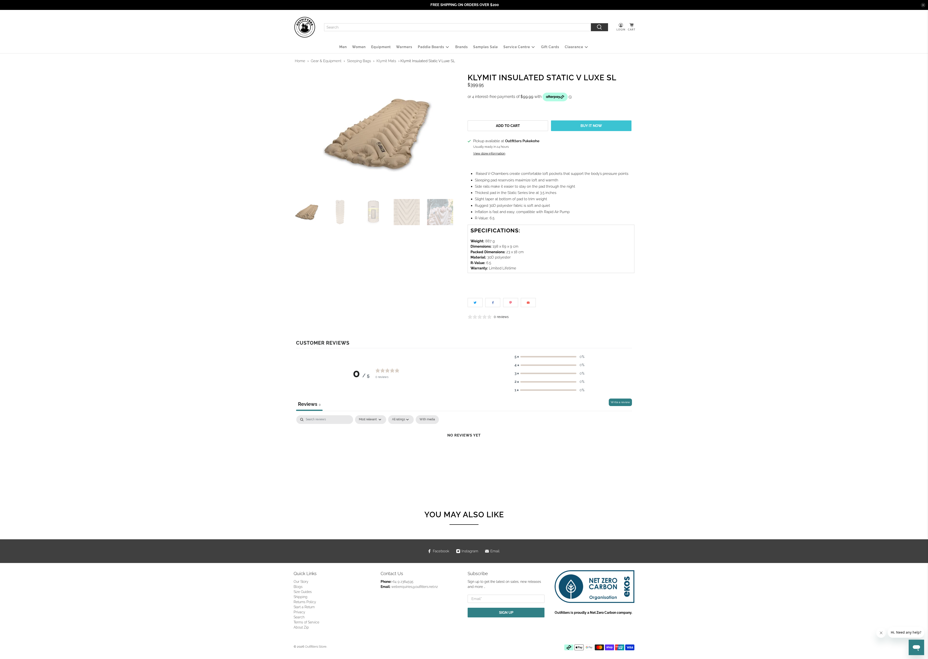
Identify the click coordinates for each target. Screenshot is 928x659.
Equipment (381, 47)
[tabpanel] (464, 451)
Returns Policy (305, 602)
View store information (489, 153)
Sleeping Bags (359, 61)
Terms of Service (306, 622)
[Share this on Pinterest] (510, 302)
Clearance (574, 47)
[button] (550, 357)
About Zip (301, 627)
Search (299, 617)
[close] (923, 5)
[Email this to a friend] (528, 302)
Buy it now (591, 126)
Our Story (301, 582)
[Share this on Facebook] (492, 302)
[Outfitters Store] (305, 27)
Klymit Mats (386, 61)
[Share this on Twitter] (475, 302)
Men (343, 47)
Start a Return (304, 607)
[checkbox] (427, 419)
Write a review (620, 402)
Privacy (299, 612)
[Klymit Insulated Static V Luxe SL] (377, 133)
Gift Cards (550, 47)
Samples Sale (485, 47)
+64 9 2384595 (402, 582)
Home (300, 61)
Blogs (298, 587)
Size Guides (303, 592)
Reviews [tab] (309, 404)
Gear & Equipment (326, 61)
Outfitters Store (315, 646)
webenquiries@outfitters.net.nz (414, 587)
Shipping (300, 597)
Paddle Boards (431, 47)
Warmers (404, 47)
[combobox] (457, 27)
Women (359, 47)
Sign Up (506, 612)
